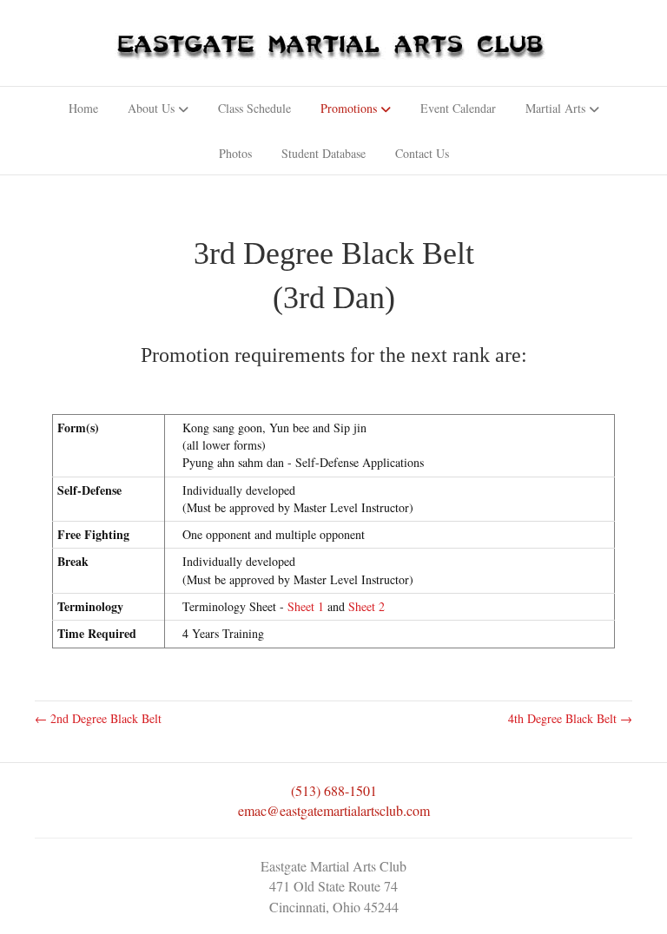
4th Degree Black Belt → (570, 718)
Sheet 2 (366, 606)
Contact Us (422, 153)
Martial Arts (555, 108)
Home (83, 108)
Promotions (348, 108)
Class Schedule (254, 108)
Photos (235, 153)
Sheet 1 (305, 606)
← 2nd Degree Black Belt (98, 718)
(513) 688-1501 (334, 790)
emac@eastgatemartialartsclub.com (334, 810)
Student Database (323, 153)
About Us (151, 108)
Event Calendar (458, 108)
